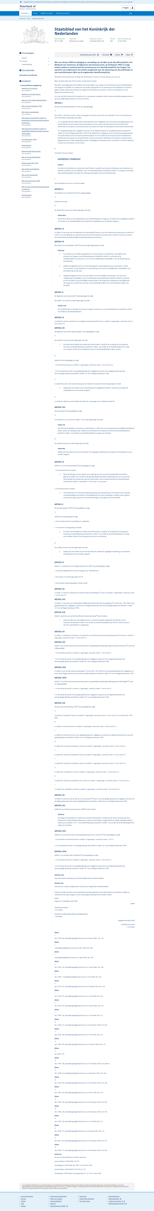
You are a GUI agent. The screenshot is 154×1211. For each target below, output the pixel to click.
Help (22, 1204)
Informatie (105, 55)
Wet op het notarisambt (30, 175)
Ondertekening (27, 64)
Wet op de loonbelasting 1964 (32, 106)
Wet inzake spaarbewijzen (30, 112)
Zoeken (23, 1206)
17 (85, 670)
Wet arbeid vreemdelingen (30, 169)
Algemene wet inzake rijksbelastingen (34, 100)
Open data (82, 1196)
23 (80, 854)
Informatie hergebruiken (58, 1196)
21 (85, 808)
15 (119, 635)
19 (77, 706)
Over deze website (27, 1196)
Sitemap (53, 1204)
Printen (117, 55)
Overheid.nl (25, 13)
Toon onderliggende (20, 61)
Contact (23, 1199)
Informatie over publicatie (28, 75)
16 (127, 645)
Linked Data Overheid (86, 1199)
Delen (128, 55)
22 (102, 834)
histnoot (56, 898)
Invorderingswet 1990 (29, 139)
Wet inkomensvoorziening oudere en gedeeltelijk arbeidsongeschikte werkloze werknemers (35, 120)
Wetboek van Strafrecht (29, 88)
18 (128, 681)
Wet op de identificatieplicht (31, 157)
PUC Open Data (84, 1201)
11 (92, 565)
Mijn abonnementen (63, 13)
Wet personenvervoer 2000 (31, 181)
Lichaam (23, 61)
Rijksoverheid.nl (114, 1199)
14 (96, 615)
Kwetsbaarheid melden (58, 1206)
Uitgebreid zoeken (47, 13)
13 (113, 602)
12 (99, 592)
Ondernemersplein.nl (116, 1201)
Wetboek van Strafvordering (31, 94)
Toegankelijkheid (55, 1201)
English (23, 1201)
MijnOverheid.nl (114, 1196)
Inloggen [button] (126, 8)
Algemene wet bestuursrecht (31, 151)
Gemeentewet (26, 145)
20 (91, 798)
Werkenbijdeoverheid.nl (117, 1204)
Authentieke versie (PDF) (88, 55)
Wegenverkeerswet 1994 (30, 163)
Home (35, 13)
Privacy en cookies (56, 1199)
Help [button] (130, 13)
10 (72, 507)
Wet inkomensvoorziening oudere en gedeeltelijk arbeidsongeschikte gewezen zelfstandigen (35, 131)
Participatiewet (27, 195)
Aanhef (24, 58)
